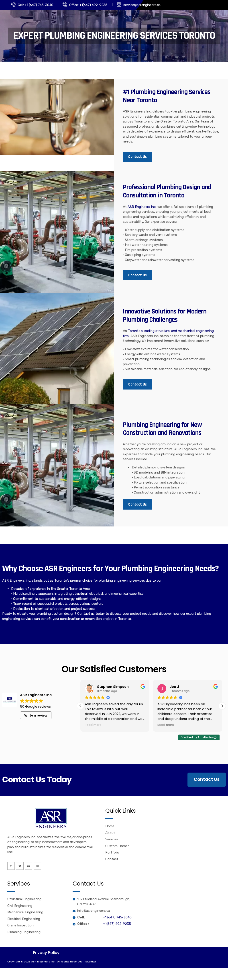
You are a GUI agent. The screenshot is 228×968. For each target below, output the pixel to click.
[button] (222, 706)
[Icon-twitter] (20, 866)
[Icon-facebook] (11, 866)
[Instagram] (37, 866)
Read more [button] (93, 725)
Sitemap (90, 961)
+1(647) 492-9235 (117, 924)
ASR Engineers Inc (142, 207)
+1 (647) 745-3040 (117, 917)
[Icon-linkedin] (29, 866)
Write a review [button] (35, 715)
